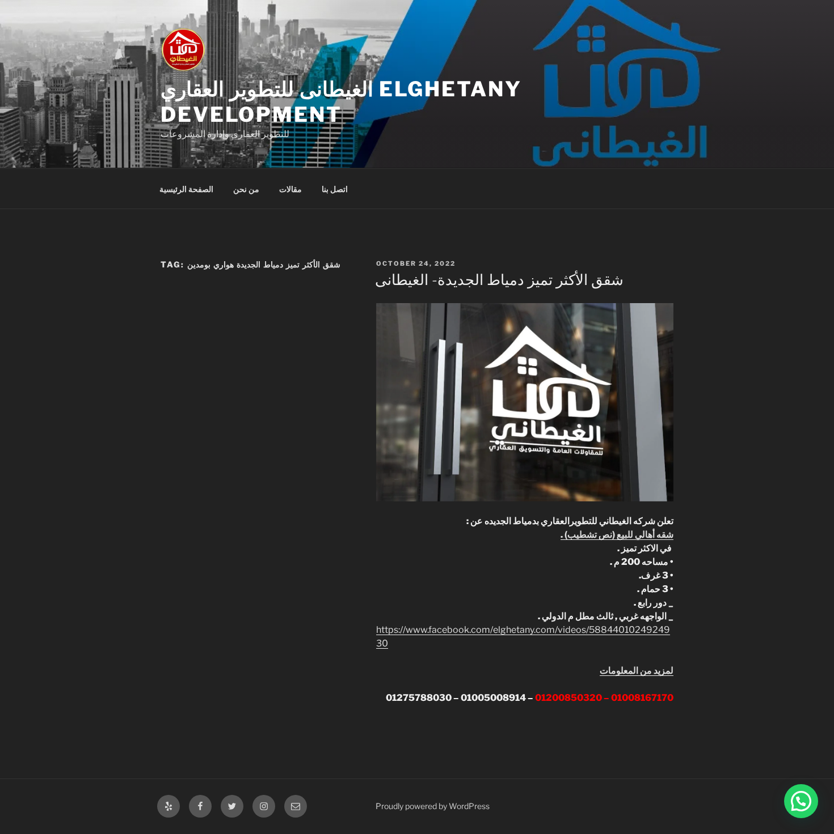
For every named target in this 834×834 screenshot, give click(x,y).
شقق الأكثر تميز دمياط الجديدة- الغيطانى (499, 279)
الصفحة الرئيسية (186, 189)
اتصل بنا (335, 189)
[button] (801, 801)
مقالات (290, 189)
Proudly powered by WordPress (433, 806)
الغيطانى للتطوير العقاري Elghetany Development (341, 101)
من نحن (246, 189)
